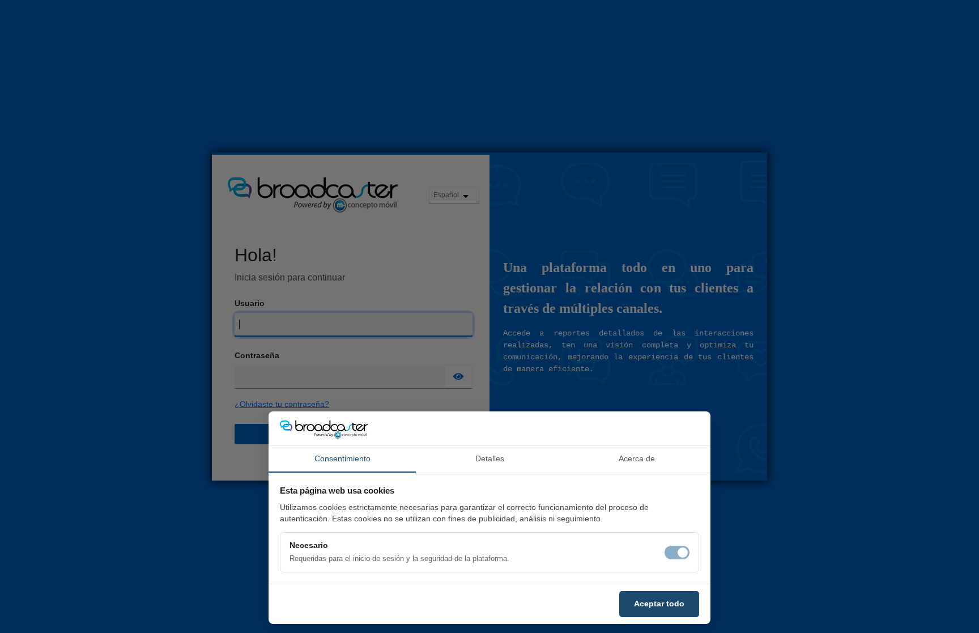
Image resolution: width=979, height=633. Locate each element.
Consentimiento (342, 458)
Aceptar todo (659, 603)
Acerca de (637, 458)
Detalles (489, 458)
